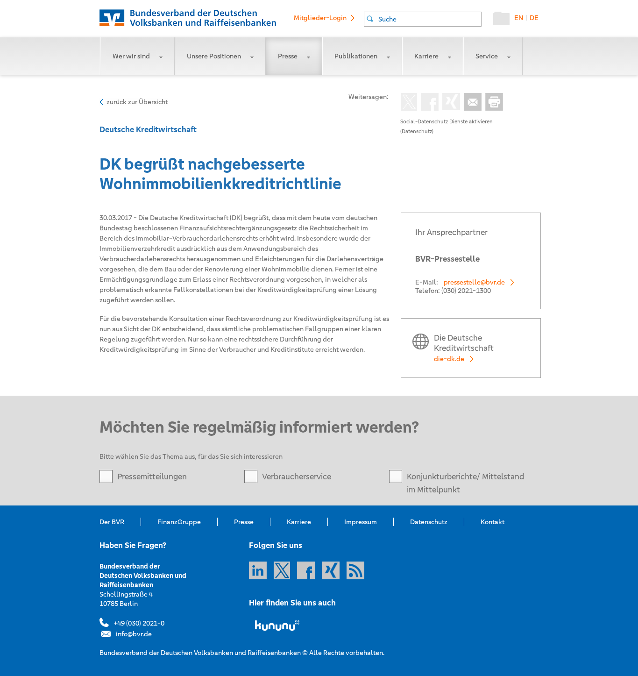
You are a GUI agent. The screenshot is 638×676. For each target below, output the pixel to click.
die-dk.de (449, 359)
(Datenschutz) (416, 131)
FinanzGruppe (179, 522)
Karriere (426, 56)
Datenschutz (428, 522)
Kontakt (492, 522)
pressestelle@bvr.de (474, 282)
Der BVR (111, 522)
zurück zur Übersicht (137, 102)
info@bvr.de (134, 634)
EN (518, 18)
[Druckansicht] (492, 103)
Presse (288, 56)
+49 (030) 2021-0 (138, 623)
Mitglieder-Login (320, 18)
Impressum (360, 522)
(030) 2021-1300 (466, 290)
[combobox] (423, 19)
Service (486, 56)
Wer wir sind (131, 56)
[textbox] (429, 19)
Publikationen (355, 56)
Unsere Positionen (214, 56)
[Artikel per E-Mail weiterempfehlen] (471, 103)
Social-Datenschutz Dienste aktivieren (446, 121)
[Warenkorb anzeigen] (503, 20)
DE (534, 18)
